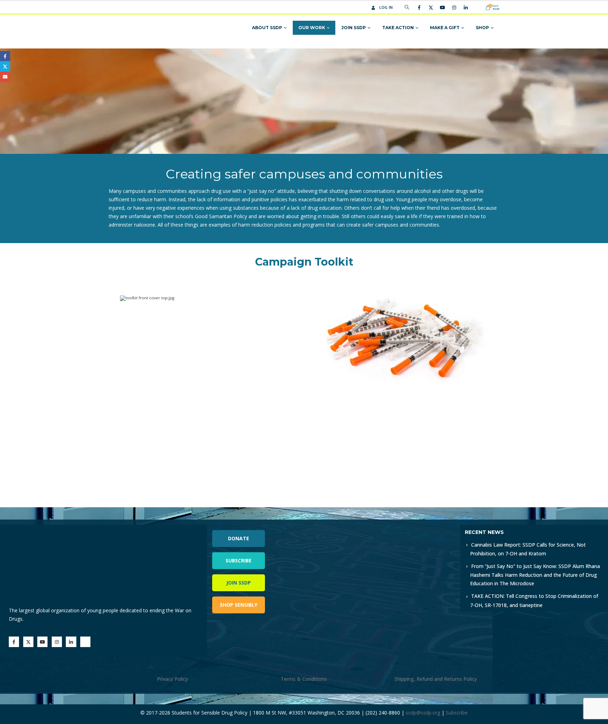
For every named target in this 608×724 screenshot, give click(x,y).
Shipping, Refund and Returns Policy (435, 679)
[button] (407, 7)
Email (5, 77)
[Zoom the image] (389, 529)
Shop (482, 27)
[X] (431, 7)
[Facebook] (419, 7)
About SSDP (267, 27)
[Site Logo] (136, 27)
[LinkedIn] (465, 7)
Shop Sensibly (238, 604)
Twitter (5, 66)
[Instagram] (454, 7)
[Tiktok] (477, 7)
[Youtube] (442, 7)
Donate (238, 538)
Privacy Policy (172, 679)
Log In (386, 7)
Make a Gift (445, 27)
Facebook (5, 56)
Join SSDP (353, 27)
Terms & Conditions (304, 679)
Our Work (311, 27)
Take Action (398, 27)
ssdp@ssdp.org (423, 712)
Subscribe (239, 560)
